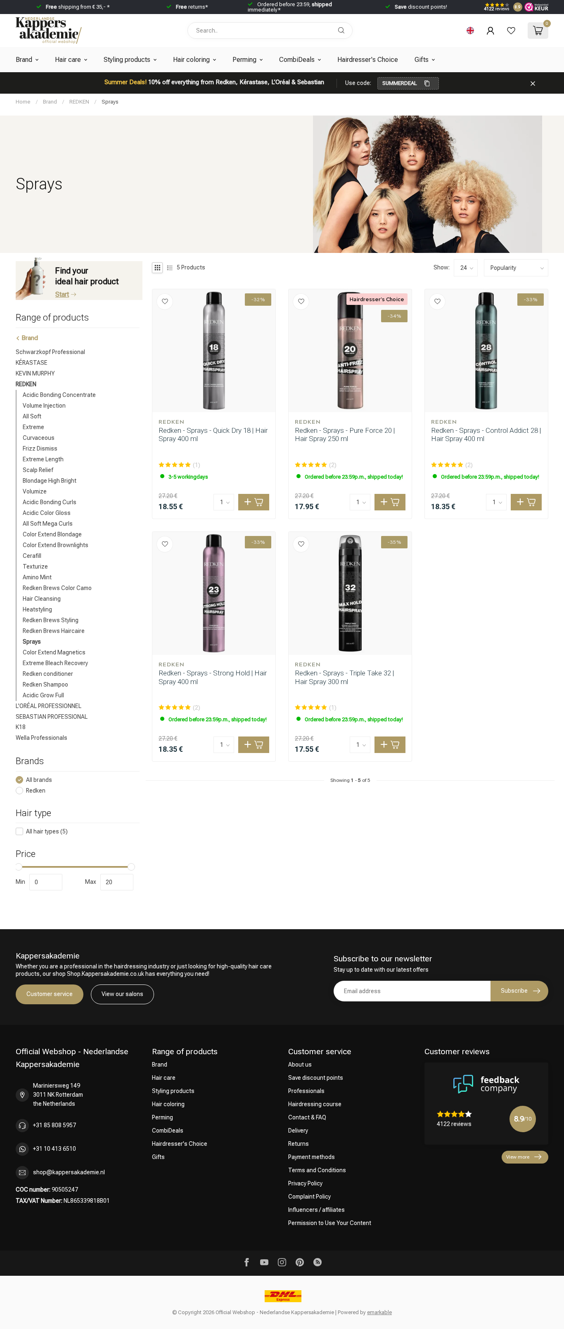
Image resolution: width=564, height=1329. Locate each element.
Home (23, 102)
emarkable (379, 1312)
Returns (298, 1143)
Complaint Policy (309, 1196)
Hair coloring (191, 60)
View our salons (122, 994)
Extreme (33, 426)
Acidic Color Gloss (47, 512)
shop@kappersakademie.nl (69, 1172)
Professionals (306, 1091)
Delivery (298, 1130)
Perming (244, 60)
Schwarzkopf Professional (50, 352)
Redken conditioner (48, 673)
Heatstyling (37, 609)
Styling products (127, 60)
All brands (39, 780)
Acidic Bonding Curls (49, 501)
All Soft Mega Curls (48, 523)
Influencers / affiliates (316, 1209)
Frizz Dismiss (40, 448)
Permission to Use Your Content (329, 1223)
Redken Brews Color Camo (57, 587)
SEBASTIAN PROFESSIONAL (52, 716)
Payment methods (311, 1157)
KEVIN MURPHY (35, 373)
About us (300, 1064)
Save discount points (315, 1077)
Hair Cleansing (42, 598)
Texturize (35, 566)
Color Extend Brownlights (55, 544)
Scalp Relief (38, 469)
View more (517, 1157)
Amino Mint (37, 577)
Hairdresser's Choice (367, 60)
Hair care (68, 60)
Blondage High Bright (49, 480)
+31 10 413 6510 (54, 1148)
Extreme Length (43, 459)
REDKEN (79, 102)
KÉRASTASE (31, 362)
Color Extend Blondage (52, 534)
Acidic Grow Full (43, 695)
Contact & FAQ (307, 1117)
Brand (24, 60)
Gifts (422, 60)
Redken (35, 790)
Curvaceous (39, 437)
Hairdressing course (314, 1104)
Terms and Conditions (317, 1170)
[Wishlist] (511, 30)
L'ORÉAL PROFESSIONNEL (48, 705)
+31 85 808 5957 (54, 1125)
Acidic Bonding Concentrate (59, 394)
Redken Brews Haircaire (54, 630)
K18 (21, 727)
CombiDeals (297, 60)
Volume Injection (44, 405)
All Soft (32, 416)
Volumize (35, 491)
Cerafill (32, 555)
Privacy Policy (305, 1183)
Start (62, 294)
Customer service (49, 994)
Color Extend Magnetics (54, 652)
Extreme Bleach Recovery (55, 662)
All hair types (47, 832)
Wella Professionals (41, 737)
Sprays (110, 102)
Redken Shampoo (45, 684)
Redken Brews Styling (50, 619)
